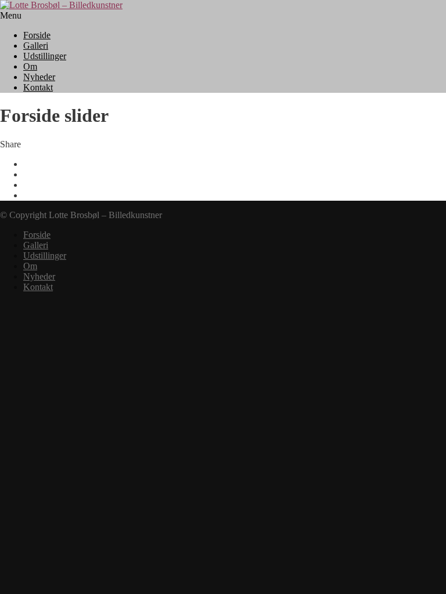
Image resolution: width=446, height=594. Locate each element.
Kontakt (38, 87)
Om (30, 66)
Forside (37, 35)
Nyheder (39, 77)
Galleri (35, 45)
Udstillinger (44, 56)
